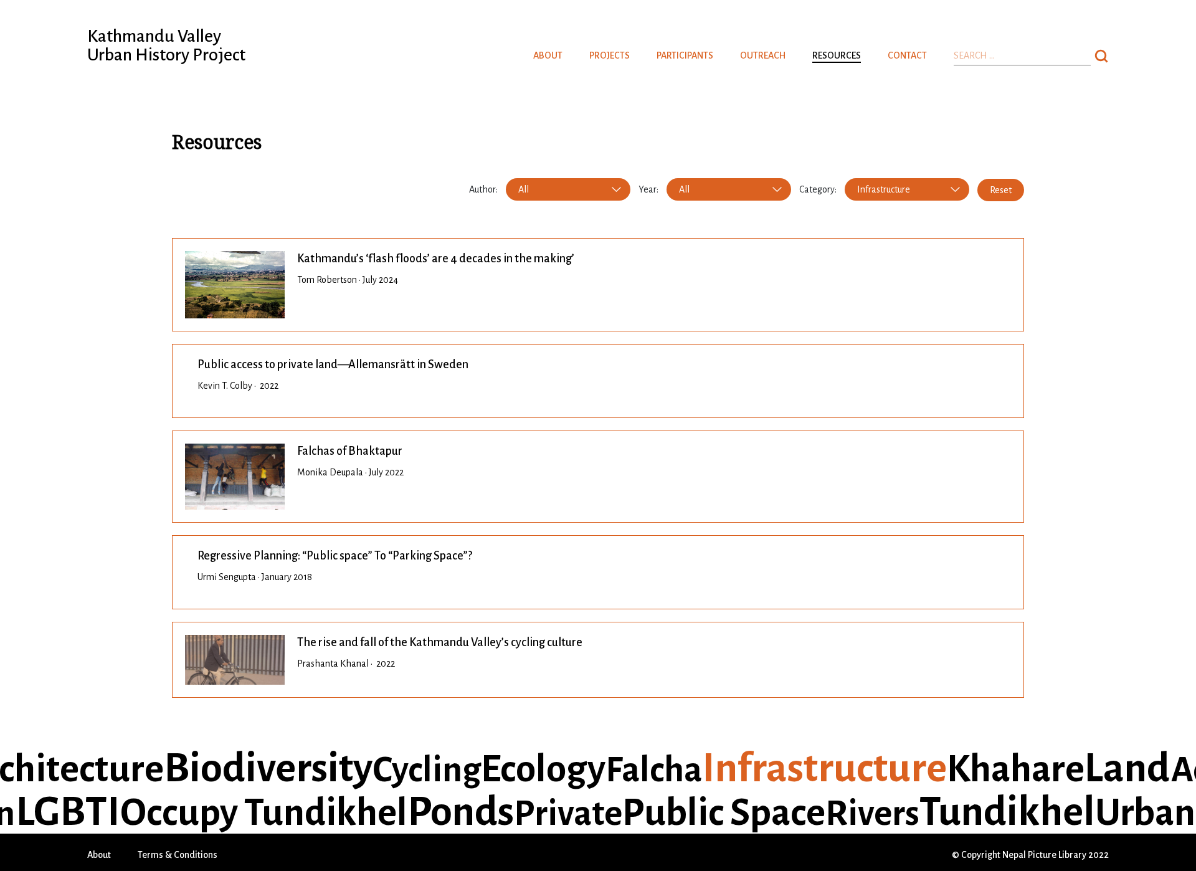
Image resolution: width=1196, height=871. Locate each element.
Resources (836, 55)
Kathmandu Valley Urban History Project (166, 45)
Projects (609, 55)
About (547, 55)
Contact (907, 55)
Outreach (762, 55)
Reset (1001, 190)
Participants (685, 55)
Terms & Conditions (177, 855)
